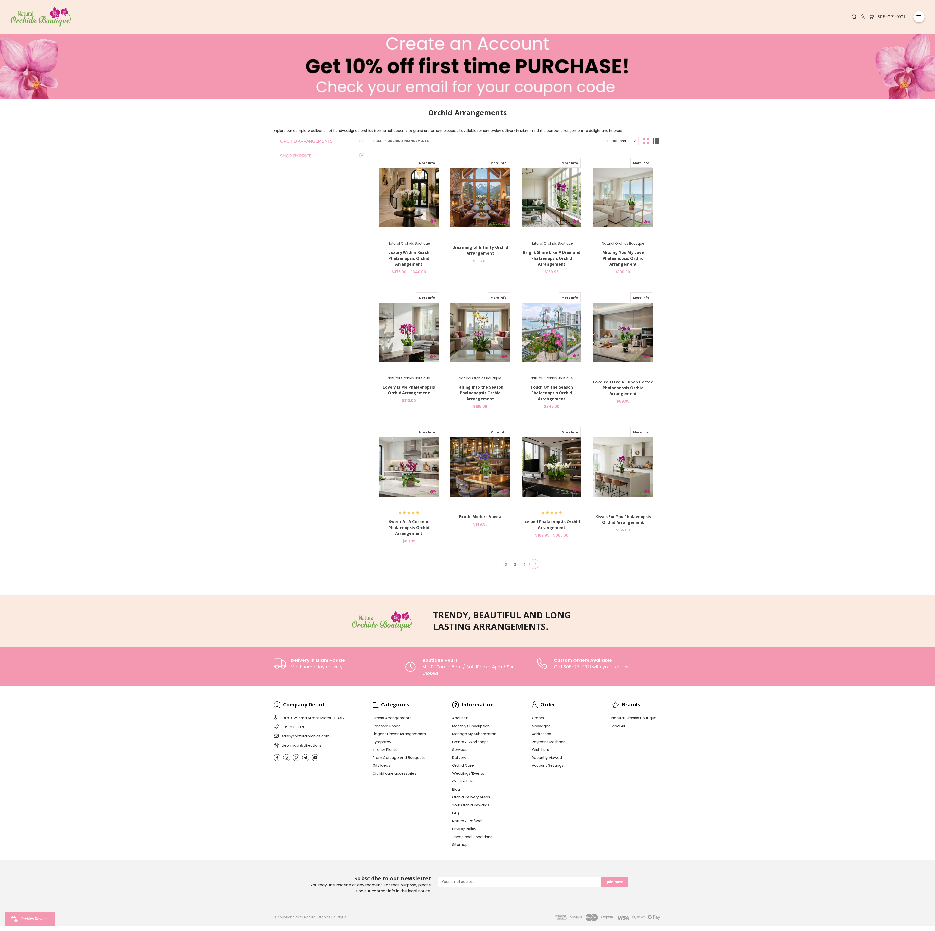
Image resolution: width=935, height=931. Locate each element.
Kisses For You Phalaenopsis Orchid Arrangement (623, 519)
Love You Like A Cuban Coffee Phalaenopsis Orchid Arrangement (623, 387)
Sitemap (460, 844)
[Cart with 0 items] (871, 17)
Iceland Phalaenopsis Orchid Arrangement (552, 524)
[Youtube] (315, 757)
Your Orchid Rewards (470, 805)
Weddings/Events (468, 773)
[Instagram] (286, 757)
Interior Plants (385, 749)
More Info (427, 163)
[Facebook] (277, 757)
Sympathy (382, 741)
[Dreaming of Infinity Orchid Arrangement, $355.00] (480, 197)
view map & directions (301, 745)
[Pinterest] (296, 757)
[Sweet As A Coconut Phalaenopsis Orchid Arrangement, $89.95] (409, 467)
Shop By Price (296, 156)
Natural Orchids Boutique (633, 717)
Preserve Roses (386, 725)
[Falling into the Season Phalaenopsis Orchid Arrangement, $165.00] (480, 332)
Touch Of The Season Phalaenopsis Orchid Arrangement (551, 392)
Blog (456, 789)
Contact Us (462, 781)
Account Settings (547, 765)
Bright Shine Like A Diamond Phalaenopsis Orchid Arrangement (551, 258)
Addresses (541, 733)
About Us (460, 717)
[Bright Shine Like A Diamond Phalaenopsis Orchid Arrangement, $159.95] (551, 197)
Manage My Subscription (474, 733)
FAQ (455, 812)
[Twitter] (305, 757)
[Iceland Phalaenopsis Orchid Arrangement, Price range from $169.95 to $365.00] (551, 467)
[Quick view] (433, 163)
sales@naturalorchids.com (305, 736)
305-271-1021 (891, 17)
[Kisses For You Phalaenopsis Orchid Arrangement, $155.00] (623, 467)
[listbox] (619, 141)
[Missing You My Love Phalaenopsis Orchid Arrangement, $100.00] (623, 197)
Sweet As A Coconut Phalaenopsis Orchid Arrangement (408, 527)
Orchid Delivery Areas (471, 797)
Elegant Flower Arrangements (399, 733)
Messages (541, 725)
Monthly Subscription (471, 725)
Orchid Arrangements (306, 141)
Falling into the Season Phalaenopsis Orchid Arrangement (480, 392)
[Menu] (919, 16)
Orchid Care (463, 765)
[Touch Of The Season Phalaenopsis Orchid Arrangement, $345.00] (551, 332)
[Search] (854, 17)
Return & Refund (467, 820)
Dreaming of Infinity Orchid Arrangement (480, 250)
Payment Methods (548, 741)
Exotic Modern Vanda (480, 516)
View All (618, 725)
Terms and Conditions (472, 836)
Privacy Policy (464, 828)
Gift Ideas (381, 765)
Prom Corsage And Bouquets (399, 757)
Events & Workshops (470, 741)
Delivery (459, 757)
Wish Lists (540, 749)
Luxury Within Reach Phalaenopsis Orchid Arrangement (408, 258)
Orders (538, 717)
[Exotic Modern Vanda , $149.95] (480, 467)
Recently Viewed (547, 757)
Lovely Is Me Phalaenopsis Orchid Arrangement (409, 390)
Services (459, 749)
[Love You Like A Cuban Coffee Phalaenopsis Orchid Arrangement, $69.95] (623, 332)
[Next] (534, 564)
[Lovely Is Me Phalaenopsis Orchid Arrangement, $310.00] (409, 332)
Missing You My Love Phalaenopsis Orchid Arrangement (623, 258)
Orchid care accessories (394, 773)
